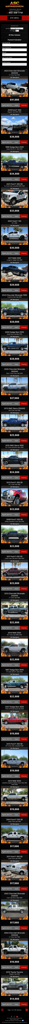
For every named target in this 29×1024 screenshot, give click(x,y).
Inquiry (16, 105)
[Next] (26, 1010)
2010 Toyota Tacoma (14, 973)
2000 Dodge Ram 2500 (14, 333)
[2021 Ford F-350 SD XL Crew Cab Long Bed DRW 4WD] (14, 197)
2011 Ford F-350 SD (14, 857)
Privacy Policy (20, 1018)
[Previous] (2, 1010)
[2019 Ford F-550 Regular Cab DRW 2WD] (14, 123)
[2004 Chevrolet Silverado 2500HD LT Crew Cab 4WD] (14, 948)
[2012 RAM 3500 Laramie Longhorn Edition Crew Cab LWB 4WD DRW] (14, 796)
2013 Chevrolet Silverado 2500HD (14, 595)
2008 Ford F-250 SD (14, 520)
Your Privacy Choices (18, 1020)
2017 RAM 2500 (14, 259)
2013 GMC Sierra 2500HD (14, 409)
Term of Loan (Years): (7, 57)
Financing (23, 105)
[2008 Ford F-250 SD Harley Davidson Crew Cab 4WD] (14, 533)
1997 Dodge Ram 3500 (14, 670)
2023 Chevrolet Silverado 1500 (14, 296)
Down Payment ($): (6, 47)
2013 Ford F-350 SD (14, 483)
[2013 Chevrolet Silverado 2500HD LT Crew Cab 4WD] (14, 609)
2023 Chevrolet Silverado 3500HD (14, 73)
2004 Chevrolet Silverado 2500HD (14, 935)
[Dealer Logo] (14, 4)
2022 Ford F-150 (14, 222)
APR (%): (4, 52)
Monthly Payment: (6, 62)
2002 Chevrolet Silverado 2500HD (14, 895)
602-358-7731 (16, 12)
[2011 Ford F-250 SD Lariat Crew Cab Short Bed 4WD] (14, 570)
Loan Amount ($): (6, 42)
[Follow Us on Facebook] (11, 1016)
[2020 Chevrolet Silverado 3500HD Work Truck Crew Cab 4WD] (14, 385)
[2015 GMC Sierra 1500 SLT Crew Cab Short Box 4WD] (14, 459)
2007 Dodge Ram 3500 (14, 707)
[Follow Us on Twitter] (14, 1016)
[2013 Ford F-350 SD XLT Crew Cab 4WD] (14, 496)
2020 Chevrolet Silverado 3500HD (14, 371)
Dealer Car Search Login (14, 1019)
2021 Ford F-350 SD (14, 185)
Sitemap (12, 1020)
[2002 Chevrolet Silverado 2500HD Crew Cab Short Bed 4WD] (14, 909)
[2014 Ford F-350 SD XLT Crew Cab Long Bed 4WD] (14, 757)
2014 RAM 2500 (14, 633)
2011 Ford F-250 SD (14, 557)
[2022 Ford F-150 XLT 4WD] (14, 234)
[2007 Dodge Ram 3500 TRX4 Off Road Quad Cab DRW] (14, 720)
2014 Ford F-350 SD (14, 745)
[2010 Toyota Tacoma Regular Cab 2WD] (14, 985)
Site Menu (14, 18)
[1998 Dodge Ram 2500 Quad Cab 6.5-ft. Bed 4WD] (14, 160)
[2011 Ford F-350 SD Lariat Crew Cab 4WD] (14, 870)
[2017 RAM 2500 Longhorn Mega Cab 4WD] (14, 271)
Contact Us (15, 1018)
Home (8, 1018)
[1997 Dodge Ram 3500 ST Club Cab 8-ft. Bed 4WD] (14, 683)
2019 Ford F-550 (14, 111)
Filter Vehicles (15, 35)
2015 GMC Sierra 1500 (14, 446)
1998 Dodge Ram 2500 (14, 148)
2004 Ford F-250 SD (14, 820)
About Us (10, 1018)
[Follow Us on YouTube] (17, 1016)
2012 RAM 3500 (14, 782)
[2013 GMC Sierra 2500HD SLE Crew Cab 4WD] (14, 422)
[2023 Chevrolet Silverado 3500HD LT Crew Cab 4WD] (14, 86)
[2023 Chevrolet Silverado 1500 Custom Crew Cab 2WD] (14, 308)
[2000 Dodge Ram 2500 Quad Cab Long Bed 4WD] (14, 345)
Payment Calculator (14, 40)
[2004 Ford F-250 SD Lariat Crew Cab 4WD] (14, 833)
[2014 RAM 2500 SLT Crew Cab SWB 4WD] (14, 646)
